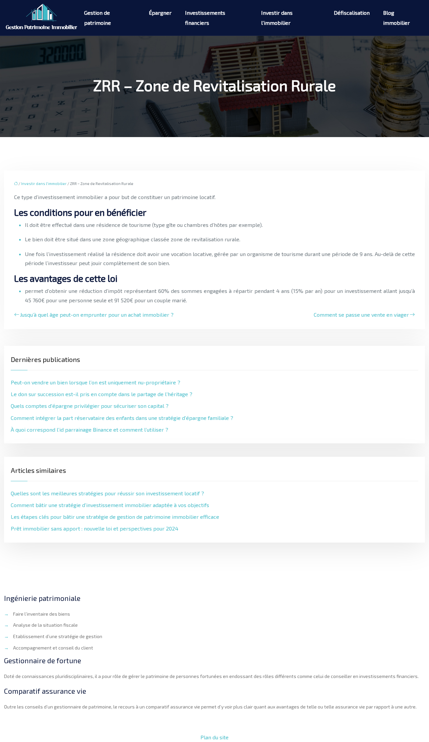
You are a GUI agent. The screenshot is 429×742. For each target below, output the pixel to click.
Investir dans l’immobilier (277, 17)
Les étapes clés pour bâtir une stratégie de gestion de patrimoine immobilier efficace (115, 516)
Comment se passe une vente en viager (361, 314)
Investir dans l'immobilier (44, 183)
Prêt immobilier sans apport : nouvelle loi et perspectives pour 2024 (94, 528)
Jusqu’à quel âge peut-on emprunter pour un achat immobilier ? (97, 314)
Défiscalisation (352, 12)
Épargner (160, 12)
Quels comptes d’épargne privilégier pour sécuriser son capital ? (90, 406)
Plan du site (214, 737)
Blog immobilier (396, 17)
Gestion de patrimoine (97, 17)
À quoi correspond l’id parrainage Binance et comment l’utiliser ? (89, 429)
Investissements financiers (205, 17)
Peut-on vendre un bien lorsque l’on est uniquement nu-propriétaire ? (95, 382)
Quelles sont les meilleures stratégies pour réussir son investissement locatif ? (107, 493)
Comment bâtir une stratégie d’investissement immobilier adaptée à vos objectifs (110, 505)
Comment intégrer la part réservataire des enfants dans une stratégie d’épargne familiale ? (122, 418)
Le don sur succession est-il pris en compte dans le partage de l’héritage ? (101, 394)
